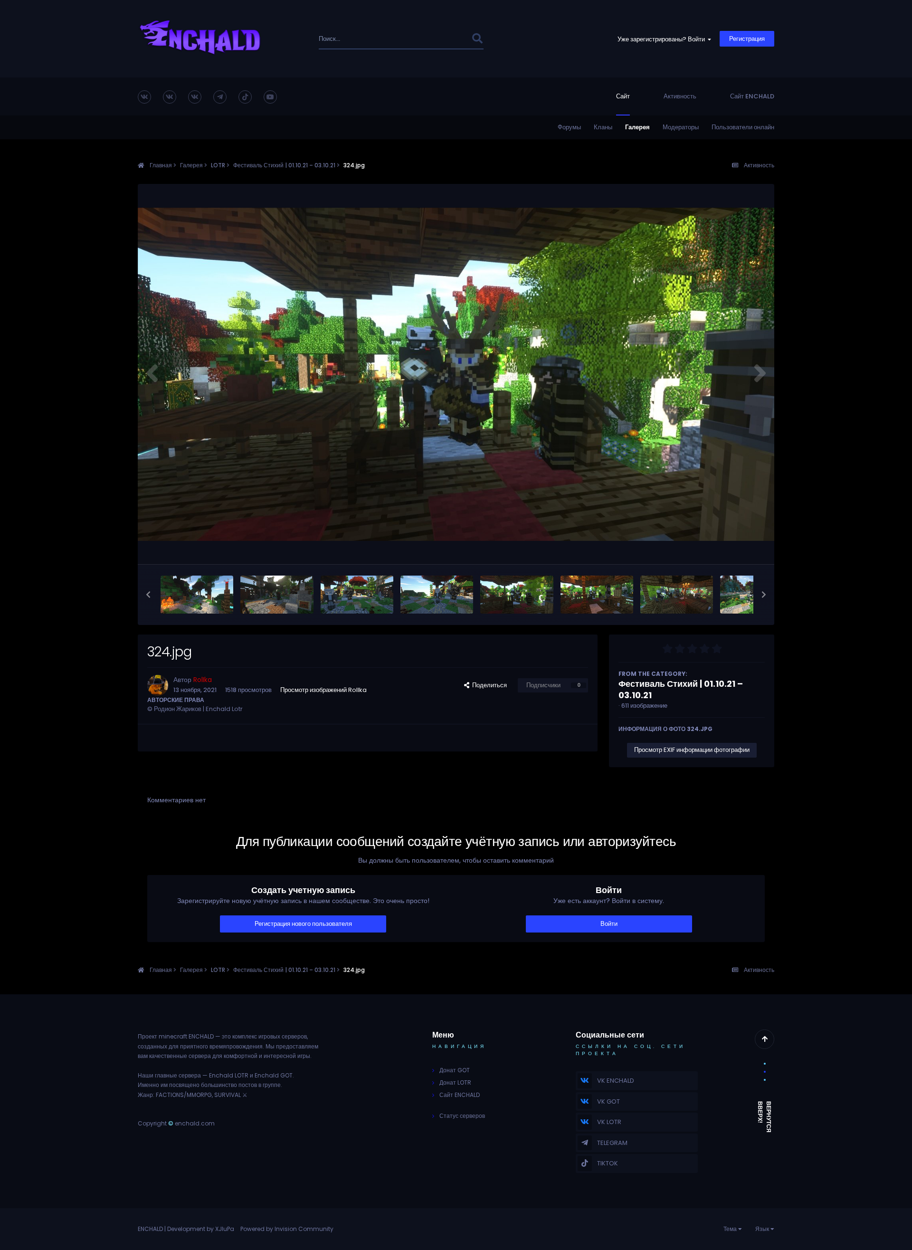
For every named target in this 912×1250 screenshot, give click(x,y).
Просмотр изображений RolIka (323, 689)
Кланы (603, 127)
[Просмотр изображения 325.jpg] (436, 595)
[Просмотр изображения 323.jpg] (596, 595)
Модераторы (681, 127)
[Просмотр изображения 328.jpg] (197, 595)
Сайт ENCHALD (752, 96)
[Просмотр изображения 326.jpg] (357, 595)
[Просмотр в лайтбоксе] (456, 374)
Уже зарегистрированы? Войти (663, 39)
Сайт (623, 96)
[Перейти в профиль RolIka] (157, 685)
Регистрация (747, 38)
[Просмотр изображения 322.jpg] (676, 595)
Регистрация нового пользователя (303, 923)
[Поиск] (477, 38)
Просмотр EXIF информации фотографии (692, 749)
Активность (680, 96)
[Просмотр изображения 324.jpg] (516, 595)
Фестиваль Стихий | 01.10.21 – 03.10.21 (680, 689)
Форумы (569, 127)
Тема (730, 1229)
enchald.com (195, 1123)
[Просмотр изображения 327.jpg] (276, 595)
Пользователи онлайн (743, 127)
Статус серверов (462, 1116)
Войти (609, 923)
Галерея (637, 127)
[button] (148, 594)
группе (272, 1085)
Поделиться (488, 685)
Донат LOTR (455, 1082)
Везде (449, 39)
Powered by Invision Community (286, 1229)
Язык (762, 1229)
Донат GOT (454, 1070)
